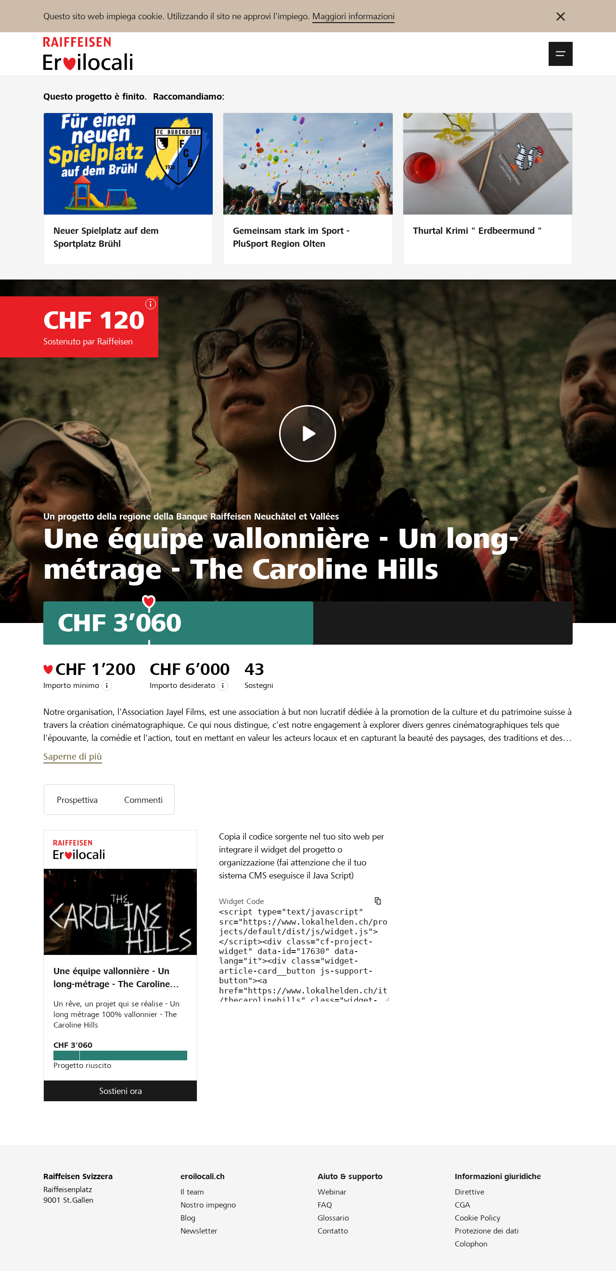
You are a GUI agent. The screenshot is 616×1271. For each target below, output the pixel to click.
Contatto (333, 1230)
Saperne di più (72, 756)
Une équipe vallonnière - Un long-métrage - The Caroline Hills (111, 978)
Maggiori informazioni (353, 16)
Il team (192, 1191)
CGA (462, 1204)
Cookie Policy (477, 1217)
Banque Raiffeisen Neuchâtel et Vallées (257, 516)
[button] (561, 54)
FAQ (325, 1204)
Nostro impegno (208, 1204)
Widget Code (241, 901)
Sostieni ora (120, 1091)
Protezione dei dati (487, 1230)
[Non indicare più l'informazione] (561, 16)
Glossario (333, 1217)
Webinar (332, 1191)
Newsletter (199, 1230)
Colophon (471, 1243)
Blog (187, 1217)
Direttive (469, 1191)
